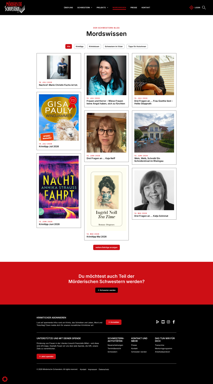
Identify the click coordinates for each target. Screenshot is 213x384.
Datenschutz (104, 369)
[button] (106, 247)
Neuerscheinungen (115, 345)
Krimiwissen (94, 46)
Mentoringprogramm (163, 348)
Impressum (92, 369)
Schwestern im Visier (114, 46)
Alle (68, 46)
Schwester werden (139, 352)
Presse (133, 7)
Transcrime (159, 345)
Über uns (68, 7)
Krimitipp (79, 46)
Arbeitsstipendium (162, 352)
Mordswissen (119, 7)
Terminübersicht (114, 348)
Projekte (101, 7)
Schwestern (83, 7)
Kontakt (146, 7)
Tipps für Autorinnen (137, 46)
